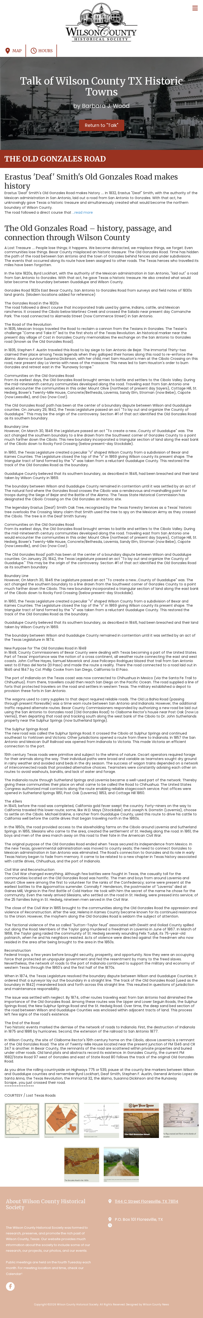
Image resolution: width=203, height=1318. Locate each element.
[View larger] (22, 1120)
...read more (82, 212)
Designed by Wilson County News (147, 1304)
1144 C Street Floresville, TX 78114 (146, 1201)
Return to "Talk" (101, 125)
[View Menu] (195, 8)
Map (16, 50)
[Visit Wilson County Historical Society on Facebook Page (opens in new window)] (10, 1286)
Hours (44, 50)
